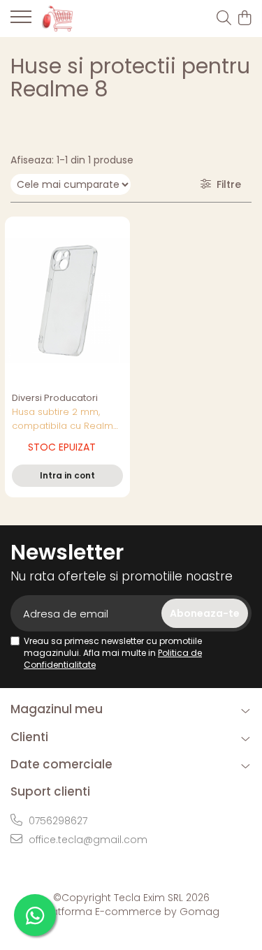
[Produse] (20, 20)
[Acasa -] (91, 18)
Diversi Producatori (55, 397)
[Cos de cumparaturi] (244, 18)
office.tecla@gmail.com (86, 840)
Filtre (226, 184)
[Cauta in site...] (224, 18)
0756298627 (56, 821)
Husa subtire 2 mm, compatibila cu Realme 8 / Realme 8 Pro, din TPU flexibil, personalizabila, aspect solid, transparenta (65, 419)
